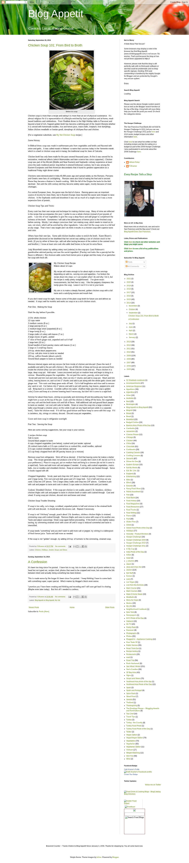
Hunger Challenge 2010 (136, 543)
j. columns (130, 561)
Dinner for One (132, 461)
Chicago (129, 437)
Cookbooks (130, 449)
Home (72, 607)
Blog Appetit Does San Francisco (137, 232)
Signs (128, 675)
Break (128, 416)
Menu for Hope (132, 600)
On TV (128, 624)
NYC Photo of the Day (135, 618)
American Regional (134, 386)
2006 (129, 366)
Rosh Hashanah (132, 663)
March (131, 334)
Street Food (131, 696)
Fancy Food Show (133, 489)
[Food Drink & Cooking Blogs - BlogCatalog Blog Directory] (142, 794)
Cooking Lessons (133, 456)
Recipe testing (132, 651)
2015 (129, 299)
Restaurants (131, 654)
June (131, 327)
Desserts (129, 458)
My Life (57, 600)
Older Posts (109, 607)
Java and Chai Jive (134, 567)
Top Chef (129, 714)
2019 (129, 286)
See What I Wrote (133, 666)
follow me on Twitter (153, 785)
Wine (128, 759)
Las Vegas (130, 582)
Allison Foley (134, 162)
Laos (128, 579)
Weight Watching (133, 753)
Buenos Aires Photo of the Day (138, 425)
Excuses (129, 486)
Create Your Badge (131, 774)
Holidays (45, 550)
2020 (129, 282)
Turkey (129, 720)
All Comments (133, 266)
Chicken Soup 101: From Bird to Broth (55, 45)
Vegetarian (130, 744)
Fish (128, 495)
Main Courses (131, 591)
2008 (129, 359)
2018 (129, 289)
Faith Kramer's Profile (131, 769)
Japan (128, 564)
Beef (128, 401)
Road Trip (130, 660)
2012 (129, 345)
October (132, 309)
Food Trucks (131, 510)
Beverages (130, 404)
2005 (129, 369)
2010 (129, 352)
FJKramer (133, 166)
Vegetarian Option (133, 747)
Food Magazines (133, 504)
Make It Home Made (134, 594)
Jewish (51, 550)
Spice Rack (130, 693)
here (153, 132)
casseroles (130, 431)
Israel (128, 558)
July (130, 323)
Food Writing (131, 513)
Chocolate (130, 446)
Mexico (129, 603)
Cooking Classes (133, 452)
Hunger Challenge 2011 (136, 546)
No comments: (60, 546)
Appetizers (130, 389)
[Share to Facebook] (83, 546)
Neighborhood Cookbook (136, 609)
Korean (129, 576)
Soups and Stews (61, 550)
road (128, 657)
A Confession (37, 562)
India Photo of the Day (135, 552)
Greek (128, 525)
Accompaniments (133, 383)
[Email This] (74, 546)
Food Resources (133, 507)
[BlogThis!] (77, 546)
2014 (129, 303)
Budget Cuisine (132, 422)
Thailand (129, 703)
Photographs (131, 633)
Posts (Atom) (44, 612)
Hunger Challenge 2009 (136, 540)
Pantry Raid (131, 627)
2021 (129, 279)
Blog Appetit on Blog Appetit (44, 600)
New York (130, 612)
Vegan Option (131, 735)
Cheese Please (132, 434)
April (131, 330)
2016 (129, 296)
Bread (128, 413)
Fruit (128, 519)
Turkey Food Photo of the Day (138, 729)
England (129, 474)
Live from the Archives (135, 585)
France (129, 516)
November (133, 306)
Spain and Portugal (134, 690)
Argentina (130, 392)
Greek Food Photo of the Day (137, 528)
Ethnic (128, 483)
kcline (99, 857)
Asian (128, 395)
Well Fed (129, 756)
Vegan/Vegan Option (134, 738)
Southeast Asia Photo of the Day (139, 684)
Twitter (128, 732)
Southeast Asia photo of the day (138, 681)
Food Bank (130, 498)
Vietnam (129, 750)
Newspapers (131, 615)
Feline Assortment (133, 492)
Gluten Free (131, 522)
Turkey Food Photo (133, 726)
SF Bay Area (131, 672)
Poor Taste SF (131, 642)
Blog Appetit (55, 13)
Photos (129, 636)
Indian (128, 555)
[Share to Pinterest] (85, 546)
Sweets (129, 699)
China (128, 443)
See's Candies (132, 669)
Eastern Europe (132, 465)
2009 (129, 356)
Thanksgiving (131, 705)
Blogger (115, 857)
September (133, 313)
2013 (129, 342)
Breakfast (130, 419)
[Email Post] (70, 546)
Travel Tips (130, 717)
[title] (138, 772)
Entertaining (131, 477)
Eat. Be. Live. (131, 471)
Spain (128, 687)
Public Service (132, 645)
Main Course (131, 588)
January (132, 337)
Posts (129, 262)
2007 (129, 362)
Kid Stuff (129, 573)
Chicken (38, 550)
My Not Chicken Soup (65, 135)
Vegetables (130, 741)
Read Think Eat (132, 648)
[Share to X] (80, 546)
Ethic (128, 480)
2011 (129, 349)
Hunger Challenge (133, 537)
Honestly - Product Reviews (137, 534)
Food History (131, 501)
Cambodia (130, 428)
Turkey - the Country (134, 723)
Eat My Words (131, 468)
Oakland (129, 621)
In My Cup (130, 549)
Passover (130, 630)
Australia (129, 398)
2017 (129, 292)
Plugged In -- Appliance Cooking (139, 639)
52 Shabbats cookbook (135, 380)
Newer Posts (34, 607)
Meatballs (130, 597)
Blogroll (129, 410)
